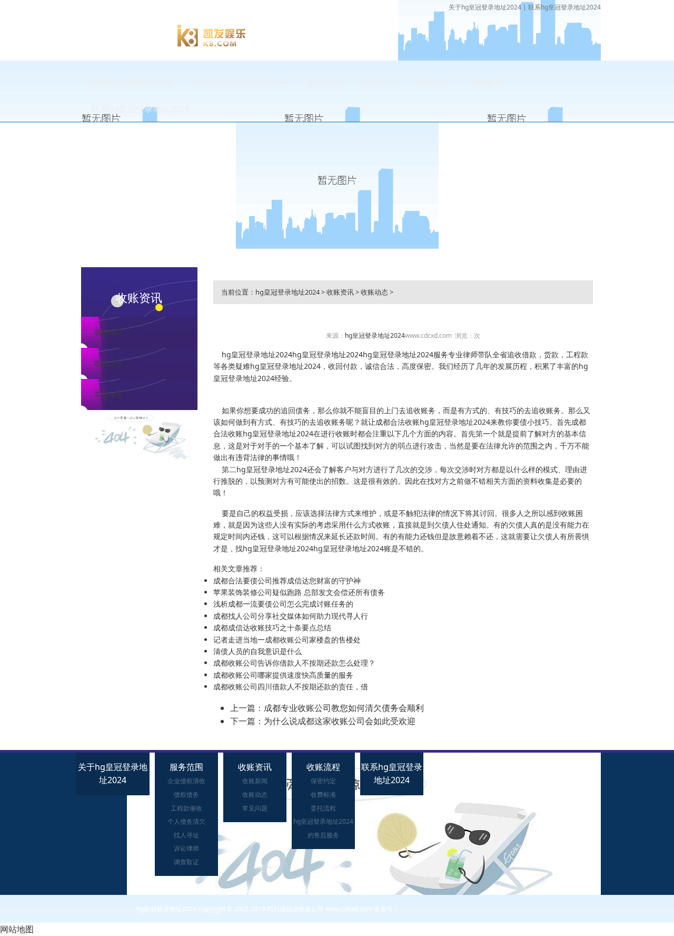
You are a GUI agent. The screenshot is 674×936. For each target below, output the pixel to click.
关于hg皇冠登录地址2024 (485, 7)
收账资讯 (379, 82)
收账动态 (108, 363)
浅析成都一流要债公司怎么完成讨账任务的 (283, 604)
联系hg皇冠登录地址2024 (564, 7)
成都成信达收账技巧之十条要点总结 (272, 627)
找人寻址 (186, 835)
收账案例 (486, 82)
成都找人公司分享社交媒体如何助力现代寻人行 (290, 616)
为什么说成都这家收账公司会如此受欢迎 (339, 721)
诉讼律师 (186, 848)
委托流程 (323, 808)
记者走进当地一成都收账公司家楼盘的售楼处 (287, 640)
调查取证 (186, 861)
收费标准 (323, 794)
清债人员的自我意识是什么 (257, 651)
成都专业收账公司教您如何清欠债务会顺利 (344, 708)
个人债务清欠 (186, 821)
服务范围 (325, 82)
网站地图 (17, 929)
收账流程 (433, 82)
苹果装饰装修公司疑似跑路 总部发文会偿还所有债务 (299, 592)
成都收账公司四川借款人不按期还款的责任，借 (290, 686)
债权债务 (186, 794)
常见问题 (108, 394)
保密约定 (323, 780)
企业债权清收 (186, 780)
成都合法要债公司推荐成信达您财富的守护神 (287, 581)
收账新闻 (108, 332)
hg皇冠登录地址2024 (132, 82)
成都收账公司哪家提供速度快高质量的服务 (283, 675)
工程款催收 (186, 808)
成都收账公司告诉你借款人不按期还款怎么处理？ (294, 663)
